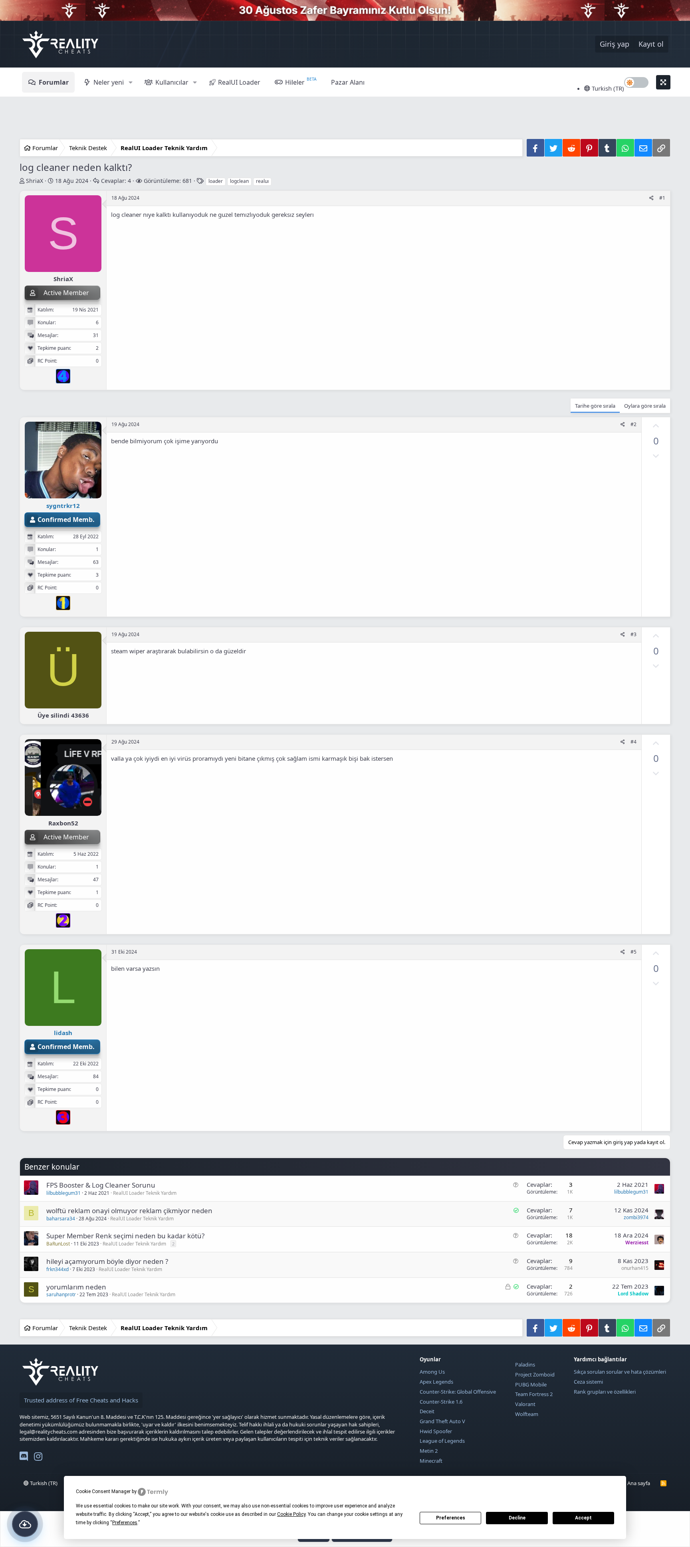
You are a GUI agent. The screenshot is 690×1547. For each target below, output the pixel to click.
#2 (633, 424)
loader (215, 181)
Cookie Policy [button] (291, 1514)
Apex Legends (436, 1381)
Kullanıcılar (171, 82)
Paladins (525, 1364)
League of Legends (442, 1440)
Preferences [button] (124, 1522)
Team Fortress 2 (534, 1394)
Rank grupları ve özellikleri (605, 1391)
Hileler (295, 82)
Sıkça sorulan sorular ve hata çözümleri (620, 1371)
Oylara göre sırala (645, 405)
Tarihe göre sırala (595, 405)
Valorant (525, 1404)
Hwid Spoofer (436, 1431)
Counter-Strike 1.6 (441, 1401)
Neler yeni (108, 82)
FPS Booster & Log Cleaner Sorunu (100, 1185)
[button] (130, 82)
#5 (633, 951)
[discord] (24, 1458)
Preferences (450, 1518)
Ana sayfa (638, 1483)
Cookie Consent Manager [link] (103, 1491)
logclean (239, 181)
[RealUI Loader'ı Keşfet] (25, 1524)
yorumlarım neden (76, 1286)
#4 (633, 741)
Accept (583, 1518)
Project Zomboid (535, 1374)
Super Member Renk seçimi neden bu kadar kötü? (125, 1235)
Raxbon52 (63, 823)
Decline (517, 1518)
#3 (633, 634)
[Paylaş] (651, 198)
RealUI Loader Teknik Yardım (144, 1193)
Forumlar (54, 82)
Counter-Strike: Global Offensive (458, 1391)
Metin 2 (429, 1450)
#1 (662, 197)
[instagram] (38, 1458)
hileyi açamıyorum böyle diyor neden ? (107, 1261)
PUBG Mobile (531, 1384)
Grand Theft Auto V (442, 1421)
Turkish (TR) (607, 88)
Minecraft (431, 1460)
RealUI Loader (239, 82)
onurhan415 (634, 1268)
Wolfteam (526, 1414)
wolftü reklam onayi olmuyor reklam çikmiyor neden (129, 1210)
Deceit (427, 1411)
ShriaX (34, 180)
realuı (262, 181)
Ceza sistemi (588, 1381)
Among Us (432, 1371)
